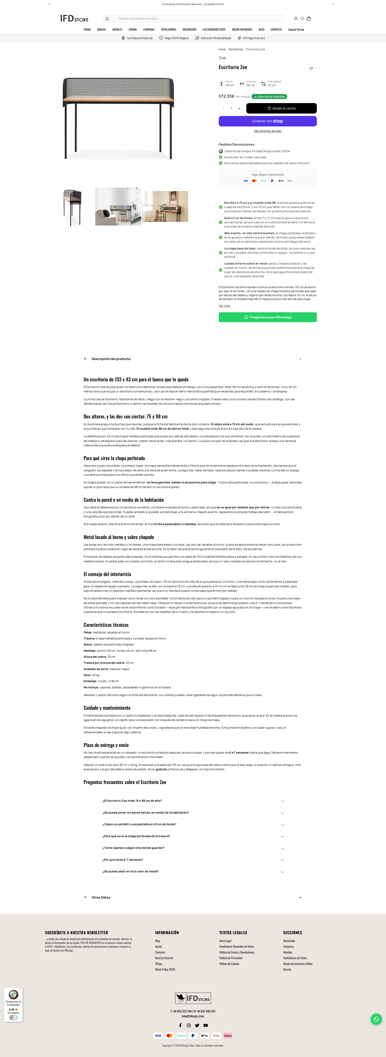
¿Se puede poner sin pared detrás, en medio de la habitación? (146, 812)
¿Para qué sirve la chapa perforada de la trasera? (136, 836)
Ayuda (158, 946)
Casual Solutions (118, 403)
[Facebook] (180, 1025)
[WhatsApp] (376, 1019)
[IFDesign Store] (75, 18)
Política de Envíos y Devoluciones (236, 952)
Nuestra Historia (164, 958)
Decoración (289, 940)
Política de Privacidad (230, 958)
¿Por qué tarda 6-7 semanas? (123, 860)
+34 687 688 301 (206, 1011)
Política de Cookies (229, 963)
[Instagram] (189, 1025)
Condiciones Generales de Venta (236, 946)
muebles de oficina (159, 403)
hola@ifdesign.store (193, 1016)
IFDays (158, 963)
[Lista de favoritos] (302, 18)
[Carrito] (308, 18)
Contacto (160, 952)
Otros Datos (101, 897)
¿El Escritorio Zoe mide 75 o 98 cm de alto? (132, 801)
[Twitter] (197, 1025)
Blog (157, 940)
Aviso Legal (225, 940)
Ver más (224, 305)
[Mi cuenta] (296, 18)
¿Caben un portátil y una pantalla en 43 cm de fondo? (139, 824)
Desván (287, 969)
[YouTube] (205, 1025)
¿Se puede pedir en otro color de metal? (131, 871)
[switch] (13, 1017)
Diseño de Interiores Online (297, 963)
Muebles (287, 952)
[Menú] (20, 990)
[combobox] (197, 19)
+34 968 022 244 (182, 1011)
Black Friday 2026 (165, 969)
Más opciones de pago (268, 131)
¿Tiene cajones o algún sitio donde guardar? (133, 848)
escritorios (259, 399)
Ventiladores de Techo (295, 958)
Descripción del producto (111, 359)
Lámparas (288, 946)
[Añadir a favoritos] (311, 69)
